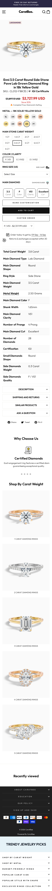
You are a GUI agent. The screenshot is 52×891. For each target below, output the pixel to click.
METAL (21, 110)
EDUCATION (25, 796)
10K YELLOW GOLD (27, 117)
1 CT (7, 136)
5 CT (7, 148)
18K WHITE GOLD (13, 124)
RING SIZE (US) (10, 166)
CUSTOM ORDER (26, 218)
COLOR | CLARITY (11, 154)
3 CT (7, 142)
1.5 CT (17, 136)
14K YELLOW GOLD (6, 124)
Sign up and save (25, 810)
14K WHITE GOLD (34, 117)
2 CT (27, 136)
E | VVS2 (20, 159)
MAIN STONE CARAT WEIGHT (18, 131)
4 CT (27, 142)
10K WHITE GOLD (13, 117)
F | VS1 (8, 159)
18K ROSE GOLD (20, 124)
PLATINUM (34, 124)
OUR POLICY (25, 803)
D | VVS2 (34, 159)
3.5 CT (17, 142)
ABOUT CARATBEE (25, 790)
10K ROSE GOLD (20, 117)
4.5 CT (37, 142)
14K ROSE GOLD (40, 117)
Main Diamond (11, 182)
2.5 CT (37, 136)
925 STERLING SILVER (6, 117)
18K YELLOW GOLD (27, 124)
